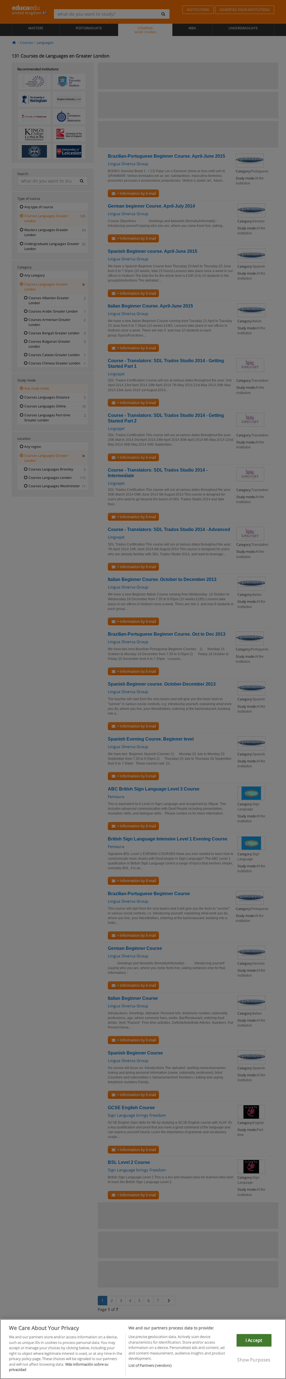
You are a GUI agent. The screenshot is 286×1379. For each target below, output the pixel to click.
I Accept (254, 1340)
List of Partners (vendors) (149, 1365)
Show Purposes (253, 1360)
